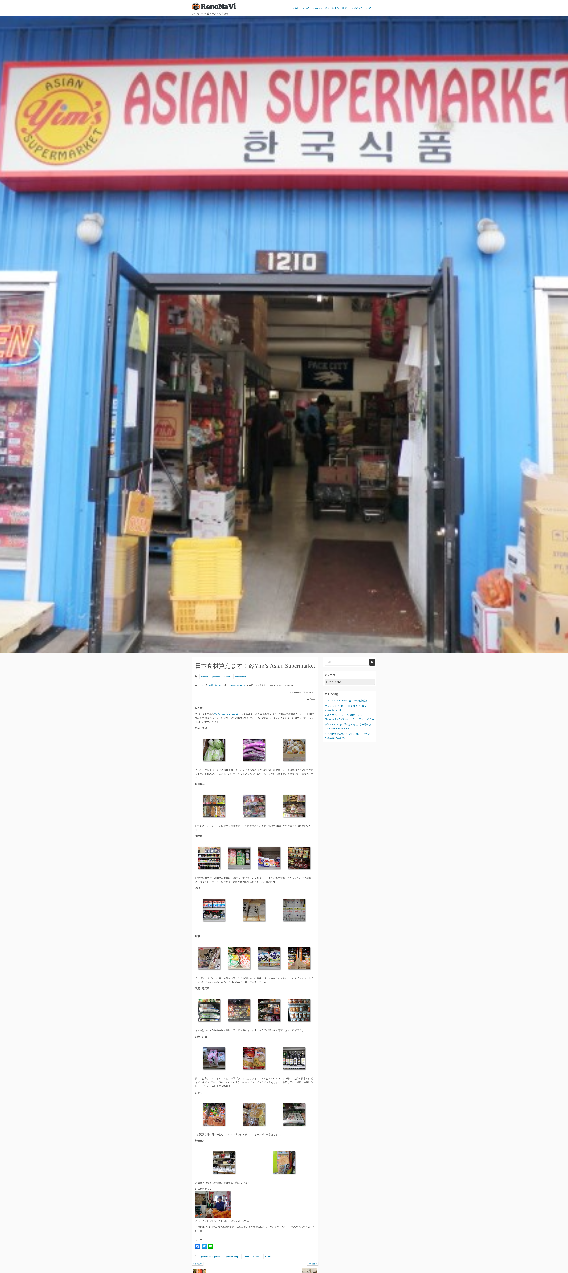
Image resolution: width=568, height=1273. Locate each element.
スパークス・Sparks (251, 1256)
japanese (216, 676)
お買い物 (317, 8)
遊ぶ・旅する (332, 8)
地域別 (345, 8)
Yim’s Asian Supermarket (226, 714)
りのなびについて (361, 8)
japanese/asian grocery (211, 1256)
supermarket (240, 676)
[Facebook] (197, 1246)
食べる (305, 8)
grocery (204, 676)
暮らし (295, 8)
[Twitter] (204, 1246)
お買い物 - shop (231, 1256)
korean (227, 676)
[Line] (210, 1246)
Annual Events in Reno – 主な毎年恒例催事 (346, 700)
